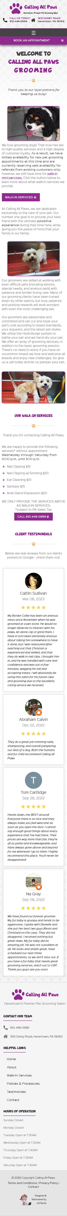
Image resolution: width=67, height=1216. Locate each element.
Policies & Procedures (23, 1083)
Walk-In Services (19, 1075)
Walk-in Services (19, 197)
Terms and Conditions (22, 1183)
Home (11, 1059)
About (11, 1067)
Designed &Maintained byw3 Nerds (39, 1199)
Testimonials (16, 1091)
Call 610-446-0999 (31, 516)
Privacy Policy (48, 1183)
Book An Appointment (32, 40)
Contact (13, 1100)
